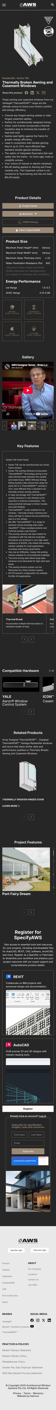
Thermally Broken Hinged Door (23, 799)
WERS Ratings (30, 222)
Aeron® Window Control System (15, 703)
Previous (24, 639)
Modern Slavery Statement (16, 1350)
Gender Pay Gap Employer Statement (22, 1367)
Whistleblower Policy (13, 1361)
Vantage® (6, 1321)
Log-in (42, 1116)
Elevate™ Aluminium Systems (15, 1327)
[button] (51, 425)
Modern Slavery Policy (14, 1356)
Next (31, 639)
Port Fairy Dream (16, 894)
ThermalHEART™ (10, 1332)
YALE (6, 696)
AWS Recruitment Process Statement (22, 1373)
